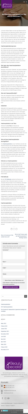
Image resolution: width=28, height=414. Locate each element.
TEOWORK (14, 412)
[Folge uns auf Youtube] (8, 398)
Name (4, 261)
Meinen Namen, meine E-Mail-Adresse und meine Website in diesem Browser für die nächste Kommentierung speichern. (14, 282)
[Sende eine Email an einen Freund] (16, 229)
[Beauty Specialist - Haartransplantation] (8, 4)
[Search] (26, 2)
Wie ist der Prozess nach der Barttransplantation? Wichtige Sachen (21, 236)
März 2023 (3, 323)
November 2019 (5, 349)
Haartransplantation (7, 144)
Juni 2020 (3, 336)
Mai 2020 (3, 339)
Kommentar (6, 250)
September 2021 (5, 331)
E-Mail (4, 267)
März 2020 (3, 344)
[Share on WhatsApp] (11, 229)
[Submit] (25, 296)
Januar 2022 (4, 328)
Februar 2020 (4, 347)
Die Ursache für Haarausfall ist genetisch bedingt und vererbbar (13, 310)
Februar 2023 (4, 326)
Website (4, 274)
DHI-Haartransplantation (6, 307)
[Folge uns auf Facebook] (2, 398)
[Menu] (24, 2)
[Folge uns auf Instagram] (5, 398)
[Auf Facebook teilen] (14, 229)
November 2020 (5, 334)
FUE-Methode (8, 179)
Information (14, 12)
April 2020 (3, 341)
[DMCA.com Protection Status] (4, 410)
